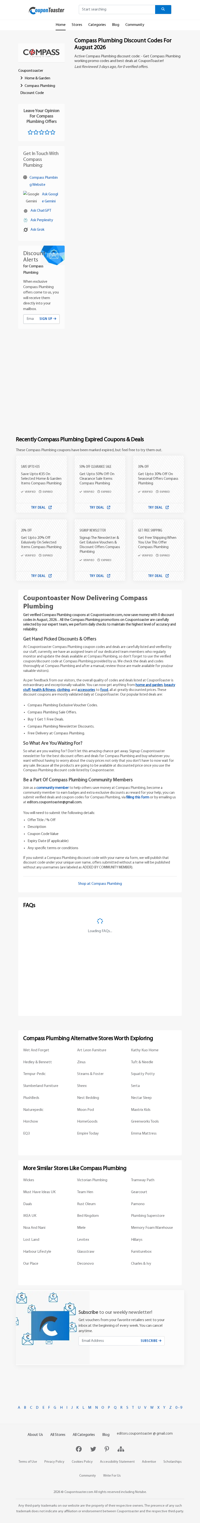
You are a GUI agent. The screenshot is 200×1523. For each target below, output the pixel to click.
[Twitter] (93, 1450)
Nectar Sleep (141, 1098)
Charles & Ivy (141, 1264)
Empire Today (88, 1134)
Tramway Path (142, 1180)
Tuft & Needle (142, 1062)
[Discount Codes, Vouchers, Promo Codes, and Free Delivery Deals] (46, 10)
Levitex (83, 1240)
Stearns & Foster (90, 1074)
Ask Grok (37, 230)
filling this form (137, 797)
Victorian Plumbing (92, 1180)
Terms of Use (28, 1462)
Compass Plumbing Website (44, 181)
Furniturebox (141, 1252)
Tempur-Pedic (34, 1074)
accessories (86, 690)
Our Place (30, 1264)
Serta (135, 1086)
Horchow (30, 1122)
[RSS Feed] (121, 1450)
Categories (97, 25)
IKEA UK (29, 1216)
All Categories (84, 1435)
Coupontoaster (30, 71)
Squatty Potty (143, 1074)
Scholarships (172, 1462)
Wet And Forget (36, 1050)
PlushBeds (31, 1098)
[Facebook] (79, 1450)
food (104, 690)
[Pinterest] (107, 1450)
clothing (63, 690)
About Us (35, 1435)
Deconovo (85, 1264)
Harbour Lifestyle (37, 1252)
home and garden (149, 685)
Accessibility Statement (117, 1462)
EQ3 (26, 1134)
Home (61, 25)
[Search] (163, 9)
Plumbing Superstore (148, 1216)
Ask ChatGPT (40, 211)
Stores (77, 25)
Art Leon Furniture (91, 1050)
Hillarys (136, 1240)
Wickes (28, 1180)
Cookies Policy (82, 1462)
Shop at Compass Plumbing (100, 884)
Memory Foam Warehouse (152, 1228)
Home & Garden (37, 78)
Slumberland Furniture (40, 1086)
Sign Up (46, 319)
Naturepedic (33, 1110)
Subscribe (150, 1341)
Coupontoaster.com (78, 1492)
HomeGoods (87, 1122)
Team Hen (85, 1192)
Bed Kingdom (88, 1216)
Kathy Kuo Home (145, 1050)
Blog (115, 25)
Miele (81, 1228)
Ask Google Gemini (50, 197)
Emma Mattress (144, 1134)
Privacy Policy (54, 1462)
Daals (27, 1204)
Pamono (138, 1204)
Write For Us (112, 1476)
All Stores (57, 1435)
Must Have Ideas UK (39, 1192)
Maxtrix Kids (140, 1110)
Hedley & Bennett (37, 1062)
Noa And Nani (34, 1228)
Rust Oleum (86, 1204)
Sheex (82, 1086)
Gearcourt (139, 1192)
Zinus (81, 1062)
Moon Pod (85, 1110)
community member (52, 788)
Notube (140, 1492)
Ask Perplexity (41, 220)
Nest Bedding (88, 1098)
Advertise (149, 1462)
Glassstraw (85, 1252)
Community (134, 25)
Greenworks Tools (145, 1122)
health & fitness (44, 690)
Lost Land (31, 1240)
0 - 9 (178, 1408)
